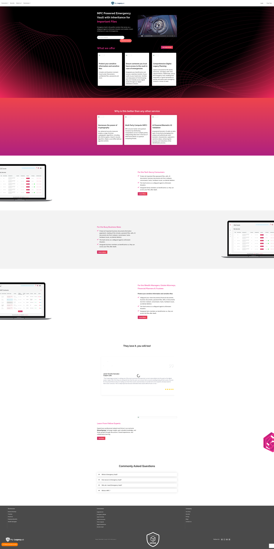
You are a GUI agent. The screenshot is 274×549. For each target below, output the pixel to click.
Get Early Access (125, 40)
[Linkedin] (229, 540)
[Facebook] (222, 540)
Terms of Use (101, 539)
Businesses (26, 3)
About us (18, 3)
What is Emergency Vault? (110, 474)
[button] (157, 26)
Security (12, 3)
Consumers (4, 3)
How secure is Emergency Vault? (112, 480)
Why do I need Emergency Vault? (112, 485)
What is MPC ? (106, 490)
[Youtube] (227, 540)
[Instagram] (224, 540)
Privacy (96, 539)
